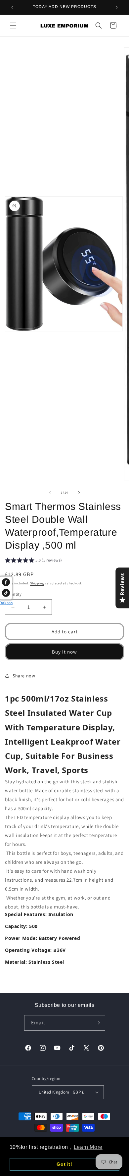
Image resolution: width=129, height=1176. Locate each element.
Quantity (13, 594)
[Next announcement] (116, 7)
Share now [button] (24, 676)
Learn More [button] (88, 1147)
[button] (13, 25)
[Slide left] (50, 492)
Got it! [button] (64, 1164)
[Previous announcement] (12, 7)
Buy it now (64, 652)
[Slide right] (79, 492)
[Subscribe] (97, 1023)
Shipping (37, 583)
